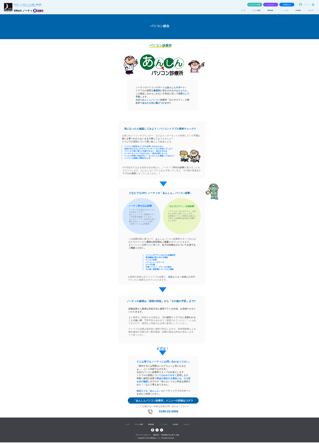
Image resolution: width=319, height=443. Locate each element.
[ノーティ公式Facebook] (152, 430)
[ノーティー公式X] (157, 430)
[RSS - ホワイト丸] (161, 430)
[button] (313, 4)
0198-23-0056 (168, 411)
